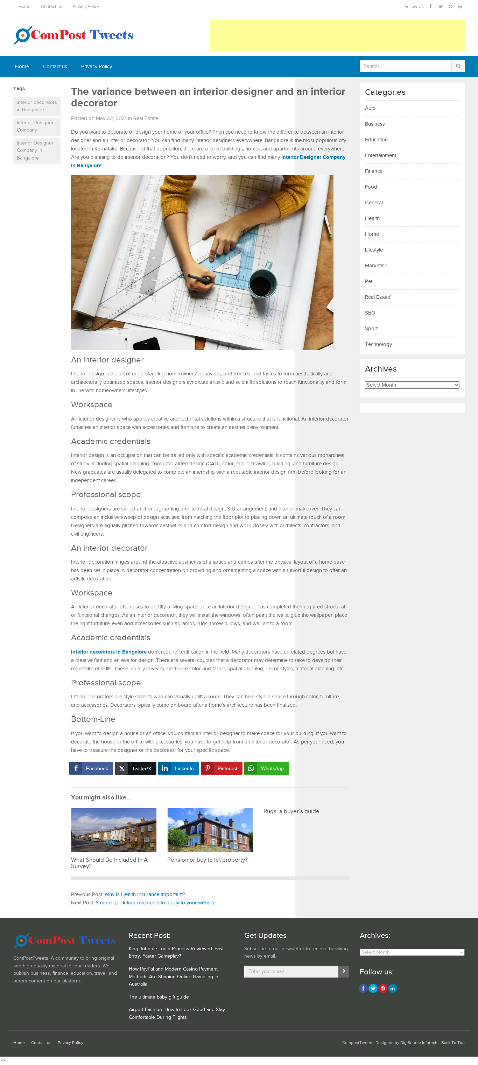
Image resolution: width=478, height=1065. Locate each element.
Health (372, 218)
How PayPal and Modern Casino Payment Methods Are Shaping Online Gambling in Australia (173, 976)
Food (371, 187)
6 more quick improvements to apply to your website (156, 903)
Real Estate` (146, 118)
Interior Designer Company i (35, 126)
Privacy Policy (85, 6)
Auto (370, 108)
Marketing (376, 266)
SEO (370, 313)
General (374, 203)
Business (375, 124)
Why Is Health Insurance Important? (145, 894)
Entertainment (380, 155)
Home (24, 6)
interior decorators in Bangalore (37, 106)
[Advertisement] (337, 35)
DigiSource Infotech (418, 1042)
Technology (378, 344)
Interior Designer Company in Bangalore (35, 150)
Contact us (51, 6)
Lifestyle (374, 250)
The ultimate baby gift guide (159, 997)
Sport (371, 329)
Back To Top (453, 1042)
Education (376, 140)
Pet (368, 281)
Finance (373, 171)
